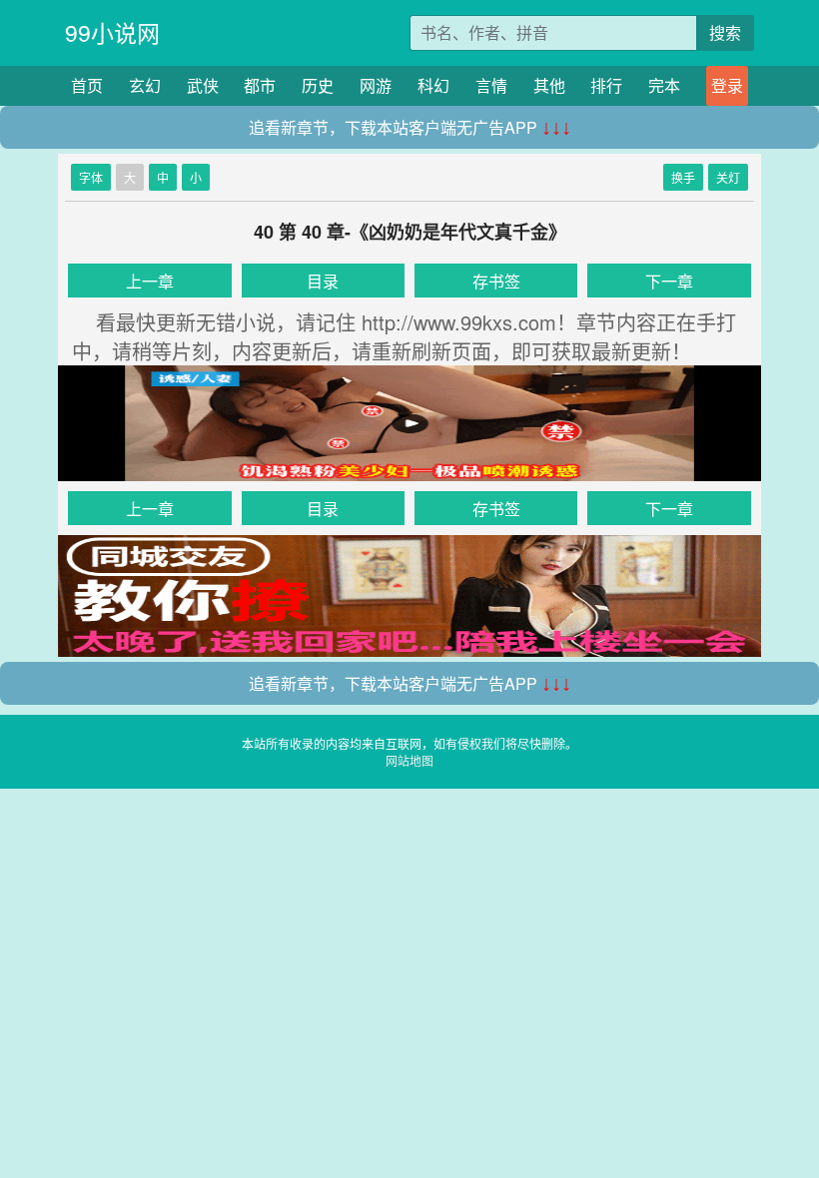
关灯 (728, 177)
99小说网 (112, 32)
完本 (664, 85)
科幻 (433, 85)
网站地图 (409, 760)
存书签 (496, 281)
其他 (549, 85)
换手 (683, 177)
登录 (727, 85)
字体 (91, 177)
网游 (376, 85)
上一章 (150, 281)
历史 (318, 85)
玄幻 (145, 85)
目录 (323, 281)
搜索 (725, 32)
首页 (87, 85)
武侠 (203, 85)
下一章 (669, 281)
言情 (491, 85)
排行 (606, 85)
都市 (260, 85)
